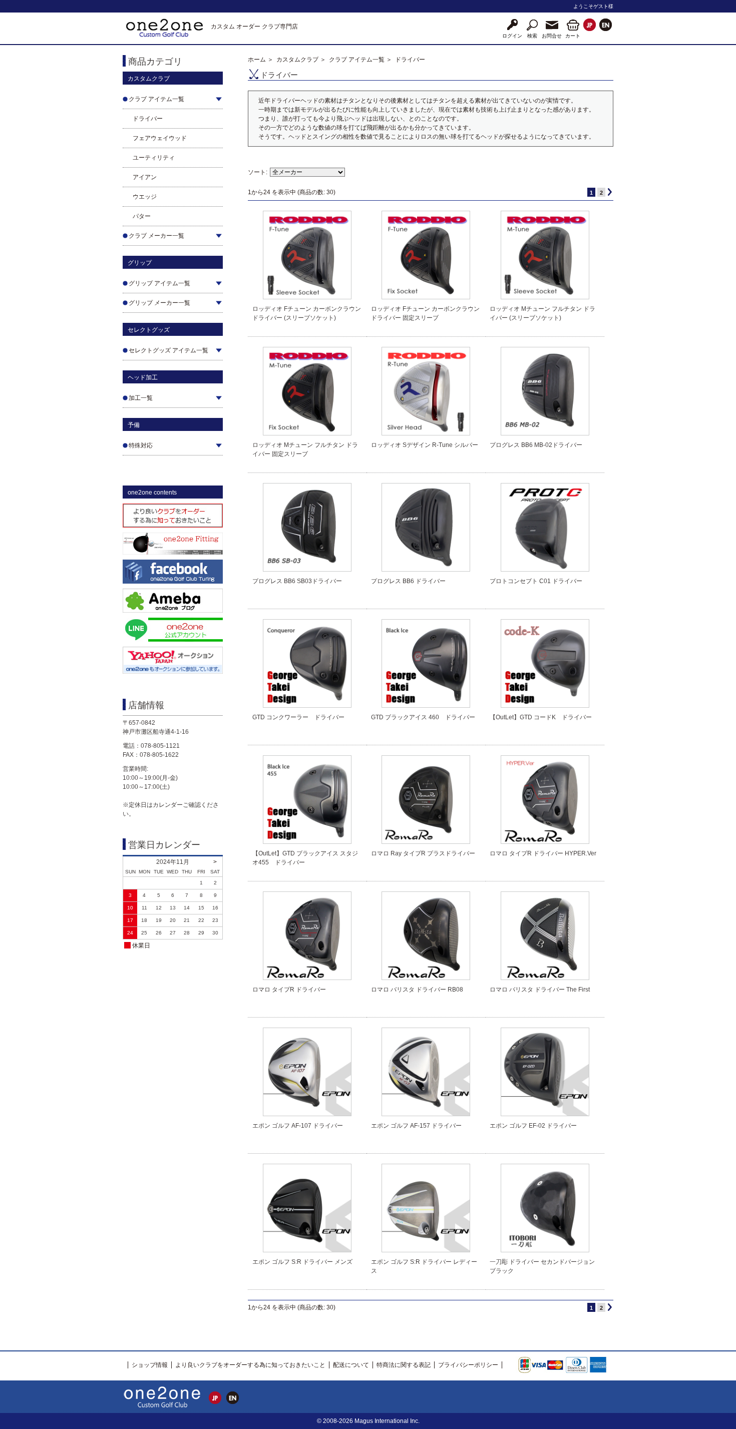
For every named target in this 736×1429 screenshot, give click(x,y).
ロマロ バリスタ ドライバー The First (540, 989)
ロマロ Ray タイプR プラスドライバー (423, 853)
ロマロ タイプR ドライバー (289, 989)
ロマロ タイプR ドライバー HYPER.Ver (543, 853)
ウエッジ (145, 196)
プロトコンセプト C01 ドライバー (536, 581)
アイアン (145, 177)
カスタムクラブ (297, 59)
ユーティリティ (154, 157)
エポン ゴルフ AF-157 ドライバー (416, 1125)
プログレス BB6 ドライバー (408, 581)
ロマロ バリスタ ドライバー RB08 (417, 989)
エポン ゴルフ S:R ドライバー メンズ (302, 1261)
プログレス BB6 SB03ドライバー (297, 581)
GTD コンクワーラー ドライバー (298, 717)
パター (142, 216)
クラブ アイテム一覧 (357, 59)
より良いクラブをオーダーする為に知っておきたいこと (250, 1364)
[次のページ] (609, 192)
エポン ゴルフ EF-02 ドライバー (533, 1125)
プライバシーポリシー (468, 1364)
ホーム (257, 59)
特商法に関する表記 (404, 1364)
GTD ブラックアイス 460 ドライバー (423, 717)
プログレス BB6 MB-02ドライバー (536, 444)
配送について (351, 1364)
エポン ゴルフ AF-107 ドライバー (297, 1125)
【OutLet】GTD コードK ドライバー (541, 717)
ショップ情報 (150, 1364)
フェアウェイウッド (160, 138)
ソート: (257, 172)
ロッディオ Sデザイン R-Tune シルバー (424, 444)
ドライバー (148, 118)
